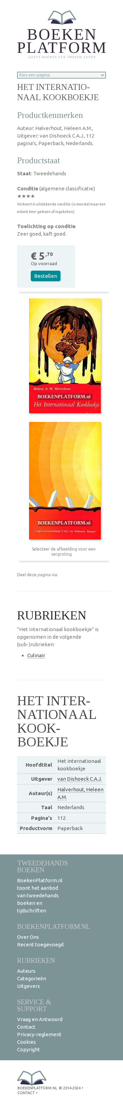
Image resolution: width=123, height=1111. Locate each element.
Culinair (36, 655)
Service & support (34, 1005)
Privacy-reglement (39, 1034)
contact (26, 1093)
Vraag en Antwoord (40, 1019)
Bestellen (45, 276)
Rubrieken (36, 960)
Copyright (28, 1049)
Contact (26, 1027)
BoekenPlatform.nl (53, 926)
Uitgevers (28, 986)
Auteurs (26, 971)
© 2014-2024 (70, 1088)
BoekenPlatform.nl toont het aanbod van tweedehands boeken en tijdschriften (40, 895)
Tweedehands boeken (42, 866)
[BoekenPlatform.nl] (61, 32)
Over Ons (28, 937)
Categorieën (31, 978)
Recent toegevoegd (40, 944)
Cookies (26, 1042)
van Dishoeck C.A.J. (79, 779)
